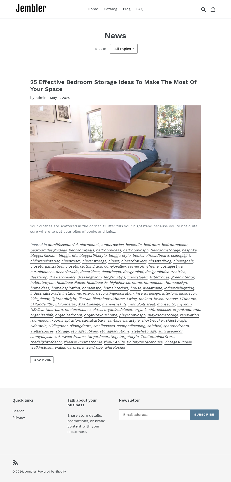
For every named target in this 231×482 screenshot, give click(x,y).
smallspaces (104, 326)
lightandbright (63, 299)
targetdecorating (102, 336)
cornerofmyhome (143, 266)
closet (113, 261)
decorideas (89, 272)
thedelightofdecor (46, 342)
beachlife (133, 245)
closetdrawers (133, 261)
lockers (145, 299)
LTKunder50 (65, 304)
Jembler (30, 471)
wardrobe (93, 347)
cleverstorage (94, 261)
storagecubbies (84, 331)
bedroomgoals (81, 250)
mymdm (184, 304)
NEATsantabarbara (46, 309)
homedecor (154, 282)
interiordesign (148, 293)
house (135, 288)
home (137, 282)
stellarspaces (41, 331)
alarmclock (89, 245)
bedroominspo (135, 250)
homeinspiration (65, 288)
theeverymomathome (83, 342)
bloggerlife (67, 255)
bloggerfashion (43, 255)
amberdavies (112, 245)
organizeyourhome (100, 315)
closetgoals (183, 261)
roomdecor (40, 320)
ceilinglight (180, 255)
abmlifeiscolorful (63, 245)
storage (62, 331)
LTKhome (188, 299)
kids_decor (39, 299)
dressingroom (89, 277)
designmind (133, 272)
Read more (42, 359)
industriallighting (179, 288)
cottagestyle (171, 266)
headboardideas (71, 282)
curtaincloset (42, 272)
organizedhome (186, 309)
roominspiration (66, 320)
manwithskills (114, 304)
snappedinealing (131, 326)
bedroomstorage (165, 250)
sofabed (154, 326)
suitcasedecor (170, 331)
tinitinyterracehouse (144, 342)
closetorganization (46, 266)
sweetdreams (73, 336)
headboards (97, 282)
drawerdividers (62, 277)
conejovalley (115, 266)
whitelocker (114, 347)
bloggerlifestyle (92, 255)
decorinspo (111, 272)
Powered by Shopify (51, 471)
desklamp (38, 277)
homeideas (39, 288)
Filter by (99, 48)
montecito (166, 304)
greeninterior (182, 277)
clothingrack (91, 266)
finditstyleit (137, 277)
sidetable (38, 326)
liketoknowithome (108, 299)
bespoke (189, 250)
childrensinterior (44, 261)
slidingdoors (80, 326)
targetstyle (129, 336)
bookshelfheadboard (150, 255)
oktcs (97, 309)
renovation (189, 315)
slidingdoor (58, 326)
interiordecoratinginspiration (108, 293)
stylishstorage (143, 331)
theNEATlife (114, 342)
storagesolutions (114, 331)
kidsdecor (187, 293)
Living (132, 299)
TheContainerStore (157, 336)
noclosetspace (77, 309)
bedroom (151, 245)
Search (18, 411)
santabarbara (93, 320)
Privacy (18, 417)
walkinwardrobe (69, 347)
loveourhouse (166, 299)
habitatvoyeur (42, 282)
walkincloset (41, 347)
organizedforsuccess (152, 309)
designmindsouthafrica (165, 272)
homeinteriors (115, 288)
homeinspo (91, 288)
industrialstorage (45, 293)
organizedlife (41, 315)
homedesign (176, 282)
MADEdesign (89, 304)
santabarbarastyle (123, 320)
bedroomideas (108, 250)
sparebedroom (176, 326)
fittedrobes (159, 277)
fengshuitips (114, 277)
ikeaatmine (152, 288)
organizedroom (68, 315)
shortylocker (152, 320)
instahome (71, 293)
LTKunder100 (41, 304)
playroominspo (132, 315)
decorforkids (67, 272)
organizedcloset (118, 309)
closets (71, 266)
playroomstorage (163, 315)
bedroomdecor (174, 245)
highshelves (119, 282)
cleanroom (70, 261)
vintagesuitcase (178, 342)
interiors (169, 293)
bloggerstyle (119, 255)
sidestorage (176, 320)
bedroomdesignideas (48, 250)
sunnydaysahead (45, 336)
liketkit (84, 299)
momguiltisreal (141, 304)
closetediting (159, 261)
